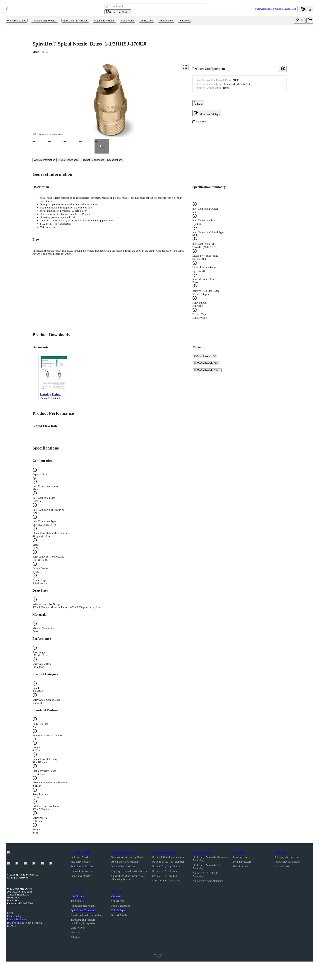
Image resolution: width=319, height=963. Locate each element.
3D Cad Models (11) (207, 370)
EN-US (308, 10)
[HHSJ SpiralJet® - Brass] (33, 141)
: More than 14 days (209, 114)
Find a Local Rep (287, 8)
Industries (116, 891)
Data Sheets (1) (205, 356)
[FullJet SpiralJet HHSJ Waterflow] (65, 141)
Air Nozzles (280, 852)
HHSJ (45, 51)
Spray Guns (239, 852)
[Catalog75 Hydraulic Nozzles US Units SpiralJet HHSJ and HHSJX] (80, 141)
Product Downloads (68, 160)
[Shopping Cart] (310, 21)
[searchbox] (159, 6)
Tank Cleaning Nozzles (164, 852)
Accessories (77, 891)
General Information (44, 160)
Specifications (114, 160)
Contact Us (272, 8)
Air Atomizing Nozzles (123, 852)
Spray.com (260, 8)
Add (200, 104)
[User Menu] (300, 21)
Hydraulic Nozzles (80, 852)
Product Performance (93, 160)
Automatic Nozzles (202, 852)
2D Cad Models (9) (206, 363)
